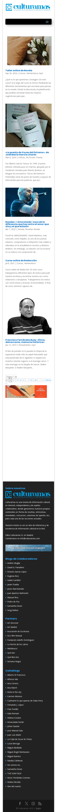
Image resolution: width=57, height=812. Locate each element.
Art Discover (12, 623)
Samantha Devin (14, 606)
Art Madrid (12, 627)
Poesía (39, 157)
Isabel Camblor (14, 580)
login (38, 808)
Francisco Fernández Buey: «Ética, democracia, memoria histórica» (25, 341)
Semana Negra (14, 661)
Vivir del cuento (14, 786)
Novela (21, 229)
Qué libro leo (13, 657)
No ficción (30, 157)
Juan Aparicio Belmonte (17, 593)
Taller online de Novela (18, 70)
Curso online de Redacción (21, 260)
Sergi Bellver (12, 610)
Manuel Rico (12, 597)
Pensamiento (25, 345)
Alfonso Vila (12, 679)
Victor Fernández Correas (18, 777)
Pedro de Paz (13, 601)
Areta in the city (14, 692)
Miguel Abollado (14, 747)
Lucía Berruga (13, 743)
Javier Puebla (13, 584)
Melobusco (12, 648)
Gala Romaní (13, 713)
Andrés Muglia (13, 563)
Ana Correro (12, 683)
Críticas (21, 157)
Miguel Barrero (14, 756)
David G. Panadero (15, 567)
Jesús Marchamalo (15, 588)
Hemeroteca (32, 73)
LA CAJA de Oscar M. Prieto (19, 739)
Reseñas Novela (32, 229)
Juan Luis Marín (14, 735)
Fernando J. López (15, 704)
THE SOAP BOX (14, 773)
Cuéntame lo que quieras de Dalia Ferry (25, 700)
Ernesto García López (17, 571)
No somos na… (14, 765)
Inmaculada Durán (15, 722)
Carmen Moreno (14, 696)
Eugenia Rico (13, 576)
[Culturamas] (28, 498)
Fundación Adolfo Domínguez (20, 640)
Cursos (22, 73)
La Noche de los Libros (17, 644)
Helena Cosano (14, 717)
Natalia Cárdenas (15, 760)
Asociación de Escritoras (18, 631)
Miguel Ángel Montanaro (18, 752)
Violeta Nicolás (14, 782)
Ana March (12, 687)
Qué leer (11, 652)
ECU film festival (14, 635)
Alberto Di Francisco (16, 675)
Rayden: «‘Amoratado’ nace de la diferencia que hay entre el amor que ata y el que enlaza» (27, 224)
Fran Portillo (12, 709)
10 (31, 380)
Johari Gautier (13, 726)
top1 (34, 345)
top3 (41, 73)
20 (35, 380)
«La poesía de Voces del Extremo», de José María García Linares (27, 153)
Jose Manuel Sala (15, 730)
